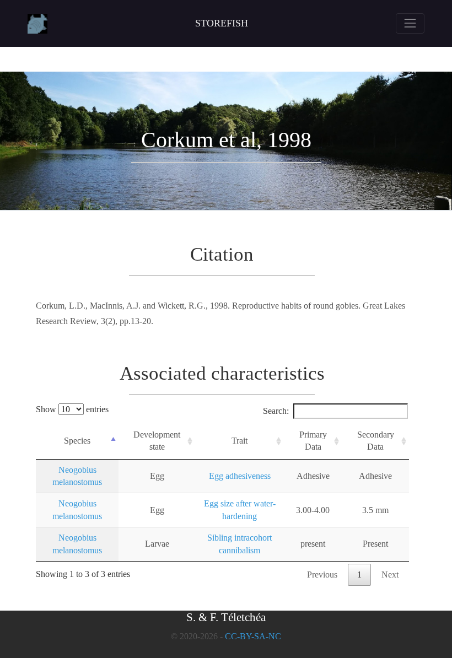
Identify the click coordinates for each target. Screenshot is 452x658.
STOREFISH (221, 23)
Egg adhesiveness (240, 476)
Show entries (72, 409)
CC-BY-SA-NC (253, 636)
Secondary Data (375, 440)
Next (390, 574)
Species (77, 440)
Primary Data (313, 440)
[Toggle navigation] (410, 23)
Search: (276, 411)
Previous (322, 574)
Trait (239, 440)
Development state (156, 440)
